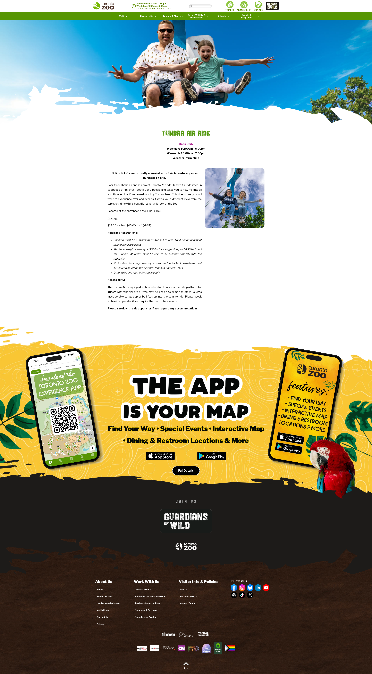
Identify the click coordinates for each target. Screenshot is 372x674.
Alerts (183, 589)
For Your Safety (188, 596)
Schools (221, 16)
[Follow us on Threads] (234, 595)
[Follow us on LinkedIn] (258, 587)
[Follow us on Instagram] (242, 587)
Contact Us (102, 617)
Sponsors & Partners (146, 610)
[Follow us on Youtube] (266, 587)
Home (99, 589)
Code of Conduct (189, 603)
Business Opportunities (147, 603)
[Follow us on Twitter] (250, 595)
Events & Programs (246, 16)
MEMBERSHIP (244, 10)
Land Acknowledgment (108, 603)
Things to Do (146, 16)
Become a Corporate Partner (150, 596)
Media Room (102, 610)
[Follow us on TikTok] (242, 595)
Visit (121, 16)
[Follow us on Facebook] (234, 587)
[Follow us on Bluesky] (250, 587)
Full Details (186, 470)
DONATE (258, 10)
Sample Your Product (146, 617)
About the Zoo (104, 596)
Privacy (100, 624)
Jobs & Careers (143, 589)
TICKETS (230, 10)
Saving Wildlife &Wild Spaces (197, 16)
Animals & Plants (172, 16)
